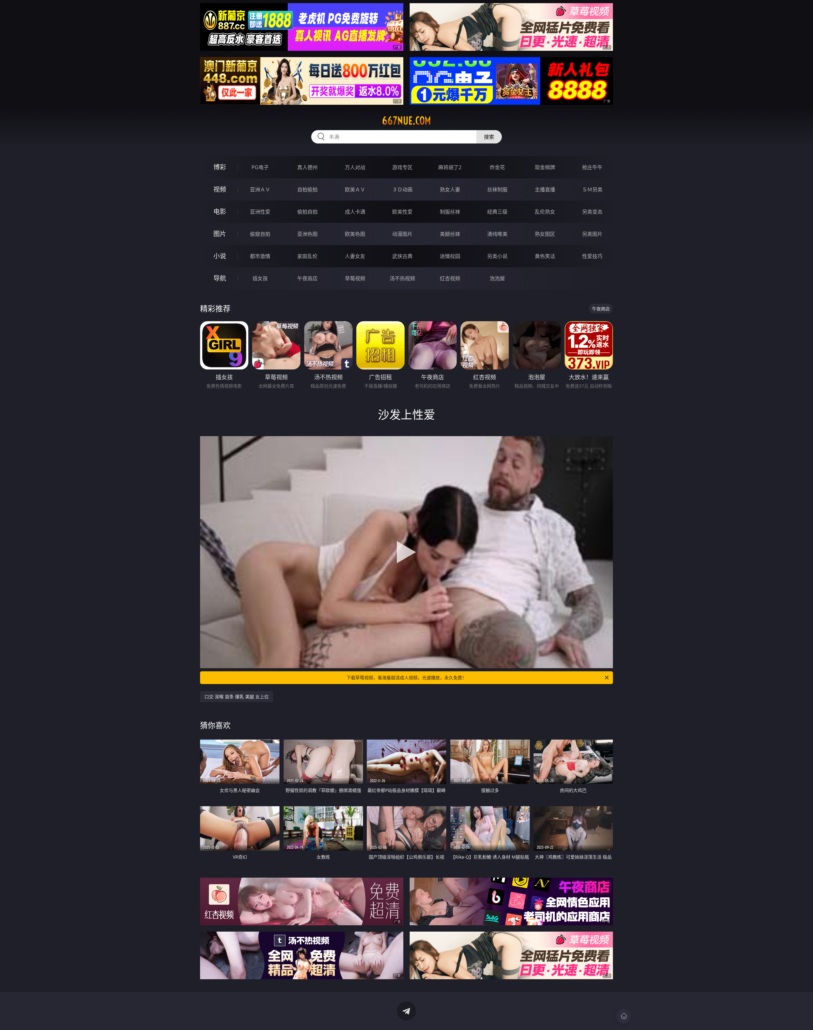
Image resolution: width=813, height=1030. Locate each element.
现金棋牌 (545, 167)
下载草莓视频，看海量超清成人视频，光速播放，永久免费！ (406, 677)
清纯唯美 (497, 233)
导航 (219, 278)
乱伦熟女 (545, 211)
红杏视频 (450, 278)
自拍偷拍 (307, 189)
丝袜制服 (497, 189)
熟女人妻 (450, 189)
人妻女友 (355, 256)
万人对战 (355, 167)
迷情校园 (450, 256)
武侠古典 (402, 256)
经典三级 (497, 211)
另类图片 (592, 233)
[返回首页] (623, 1016)
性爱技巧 (592, 256)
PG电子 (260, 167)
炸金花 (497, 167)
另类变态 (592, 211)
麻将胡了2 (449, 167)
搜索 (489, 136)
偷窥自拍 (260, 233)
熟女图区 (545, 233)
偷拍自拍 (307, 211)
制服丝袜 (450, 211)
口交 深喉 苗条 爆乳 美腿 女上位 (237, 697)
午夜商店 (307, 278)
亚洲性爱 (260, 211)
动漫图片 (402, 233)
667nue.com (406, 120)
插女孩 (260, 278)
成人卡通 (355, 211)
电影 (219, 211)
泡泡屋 (497, 278)
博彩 (219, 167)
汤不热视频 (402, 278)
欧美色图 (355, 233)
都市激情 (260, 256)
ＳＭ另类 (592, 189)
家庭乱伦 (307, 256)
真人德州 (307, 167)
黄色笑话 (545, 256)
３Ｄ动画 (402, 189)
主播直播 (545, 189)
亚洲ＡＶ (260, 189)
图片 (219, 233)
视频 (219, 189)
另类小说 (497, 256)
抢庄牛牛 (592, 167)
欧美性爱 (402, 211)
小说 (219, 256)
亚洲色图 (307, 233)
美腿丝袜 (450, 233)
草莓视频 (355, 278)
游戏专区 (402, 167)
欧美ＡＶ (355, 189)
